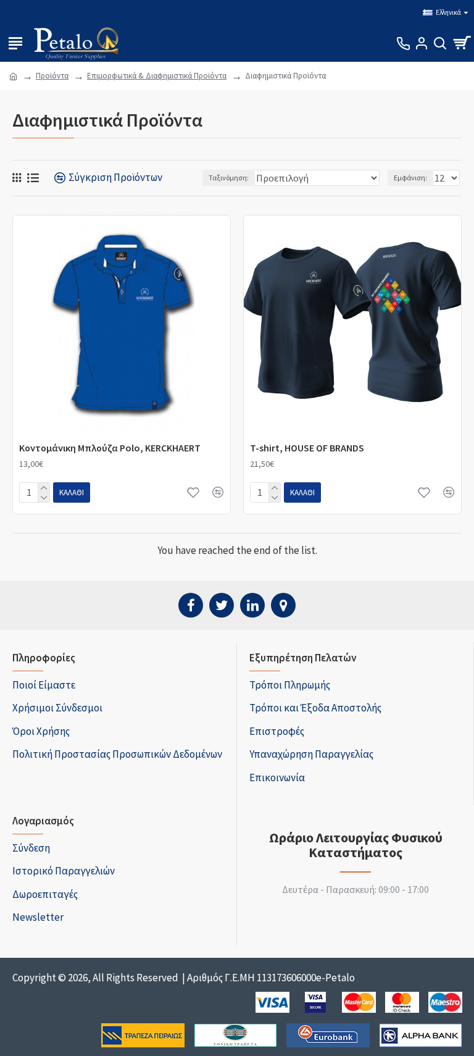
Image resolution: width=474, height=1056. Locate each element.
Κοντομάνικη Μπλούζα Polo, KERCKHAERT (110, 448)
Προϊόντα (52, 75)
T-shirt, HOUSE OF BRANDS (307, 448)
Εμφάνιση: (410, 177)
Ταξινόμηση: (229, 177)
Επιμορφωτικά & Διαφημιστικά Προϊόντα (157, 75)
